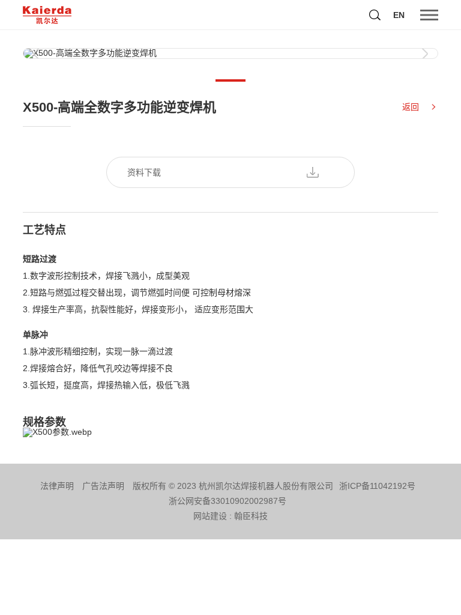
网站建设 (210, 516)
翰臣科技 (251, 516)
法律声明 (57, 486)
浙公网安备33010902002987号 (227, 501)
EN (399, 15)
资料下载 (144, 172)
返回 (410, 107)
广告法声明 (103, 486)
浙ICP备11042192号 (377, 486)
